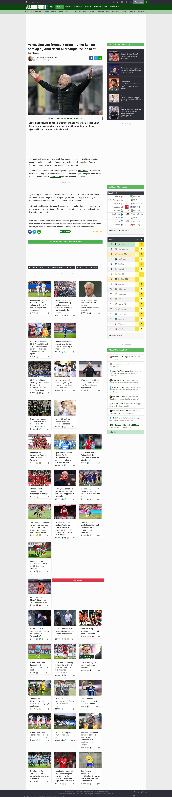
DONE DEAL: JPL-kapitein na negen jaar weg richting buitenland (39, 734)
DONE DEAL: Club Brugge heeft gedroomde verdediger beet (124, 419)
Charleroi (117, 203)
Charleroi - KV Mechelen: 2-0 (123, 365)
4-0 (127, 200)
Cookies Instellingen (85, 794)
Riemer (32, 165)
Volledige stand (116, 335)
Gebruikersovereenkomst (66, 794)
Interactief (113, 7)
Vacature (98, 792)
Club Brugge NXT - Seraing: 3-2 (124, 426)
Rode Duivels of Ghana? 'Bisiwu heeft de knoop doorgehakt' (39, 599)
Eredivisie (140, 11)
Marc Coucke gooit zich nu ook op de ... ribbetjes (89, 664)
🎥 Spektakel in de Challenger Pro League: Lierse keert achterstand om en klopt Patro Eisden (39, 385)
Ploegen (88, 7)
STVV (118, 218)
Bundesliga (116, 11)
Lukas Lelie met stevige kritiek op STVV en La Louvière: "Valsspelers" (125, 373)
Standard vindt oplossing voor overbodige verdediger (39, 491)
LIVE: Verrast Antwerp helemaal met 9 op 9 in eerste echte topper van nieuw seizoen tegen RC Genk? (64, 667)
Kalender (114, 230)
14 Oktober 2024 (40, 60)
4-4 (127, 207)
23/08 (127, 210)
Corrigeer (99, 231)
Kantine (68, 7)
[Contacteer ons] (126, 2)
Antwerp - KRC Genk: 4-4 (125, 358)
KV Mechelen (138, 203)
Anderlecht (83, 170)
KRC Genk (136, 207)
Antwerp (117, 207)
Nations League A (56, 267)
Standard (117, 196)
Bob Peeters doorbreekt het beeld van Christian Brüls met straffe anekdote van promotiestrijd (90, 776)
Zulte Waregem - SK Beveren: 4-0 (125, 412)
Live (105, 7)
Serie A (132, 11)
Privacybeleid (88, 792)
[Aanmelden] (29, 267)
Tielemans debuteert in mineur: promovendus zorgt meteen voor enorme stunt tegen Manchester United (39, 527)
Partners (105, 792)
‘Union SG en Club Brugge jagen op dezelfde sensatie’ (62, 421)
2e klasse (92, 11)
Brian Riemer (93, 267)
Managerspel (36, 11)
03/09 (127, 221)
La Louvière (137, 196)
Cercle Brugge (138, 214)
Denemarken (55, 176)
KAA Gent (117, 221)
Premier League (104, 11)
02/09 (127, 218)
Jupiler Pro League (80, 11)
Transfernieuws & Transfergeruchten (57, 11)
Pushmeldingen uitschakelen (104, 794)
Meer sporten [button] (35, 2)
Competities (78, 7)
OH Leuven (137, 221)
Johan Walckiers (40, 57)
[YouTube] (117, 2)
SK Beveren (137, 200)
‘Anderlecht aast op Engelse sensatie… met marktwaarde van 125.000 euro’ (131, 70)
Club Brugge (116, 214)
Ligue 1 (125, 11)
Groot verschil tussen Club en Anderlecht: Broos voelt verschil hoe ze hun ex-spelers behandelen (90, 305)
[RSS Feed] (131, 2)
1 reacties (52, 60)
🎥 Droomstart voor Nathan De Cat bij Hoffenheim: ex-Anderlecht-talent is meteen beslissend (63, 457)
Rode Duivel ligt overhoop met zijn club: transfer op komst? (90, 631)
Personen (97, 7)
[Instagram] (122, 2)
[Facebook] (109, 2)
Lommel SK (116, 211)
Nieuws (59, 7)
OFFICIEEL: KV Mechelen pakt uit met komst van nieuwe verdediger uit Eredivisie (90, 527)
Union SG (136, 218)
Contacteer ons (69, 792)
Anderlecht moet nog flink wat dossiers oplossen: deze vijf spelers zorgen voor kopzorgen (38, 305)
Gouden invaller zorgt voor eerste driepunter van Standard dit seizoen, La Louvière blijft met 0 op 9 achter (64, 776)
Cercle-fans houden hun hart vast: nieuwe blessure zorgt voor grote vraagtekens (125, 389)
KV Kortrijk (137, 225)
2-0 (127, 196)
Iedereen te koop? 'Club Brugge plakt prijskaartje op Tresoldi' (124, 398)
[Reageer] (48, 313)
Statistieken (124, 230)
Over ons (79, 792)
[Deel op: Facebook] (91, 58)
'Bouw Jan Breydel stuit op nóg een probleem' (63, 734)
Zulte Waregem (114, 200)
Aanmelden (139, 2)
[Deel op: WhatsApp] (100, 58)
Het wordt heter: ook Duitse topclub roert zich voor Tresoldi (89, 701)
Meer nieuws (65, 274)
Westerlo (136, 211)
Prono (27, 11)
